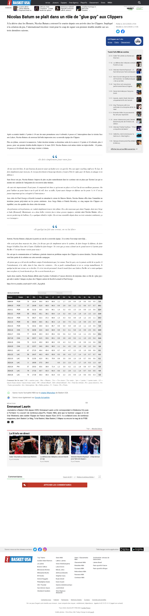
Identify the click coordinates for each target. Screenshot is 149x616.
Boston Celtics (42, 567)
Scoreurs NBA (79, 568)
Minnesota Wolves (43, 570)
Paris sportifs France (100, 565)
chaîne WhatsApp (48, 393)
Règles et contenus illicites (85, 477)
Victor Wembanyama (63, 564)
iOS (125, 549)
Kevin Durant (60, 582)
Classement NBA (80, 562)
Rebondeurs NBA (80, 571)
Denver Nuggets (42, 579)
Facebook (123, 31)
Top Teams (41, 558)
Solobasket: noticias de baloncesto (101, 558)
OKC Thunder (41, 585)
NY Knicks (40, 576)
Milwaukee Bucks (43, 573)
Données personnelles (99, 600)
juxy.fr (92, 612)
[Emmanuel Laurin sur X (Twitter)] (8, 423)
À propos (87, 600)
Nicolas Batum (97, 428)
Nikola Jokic (60, 570)
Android (138, 549)
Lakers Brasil (97, 562)
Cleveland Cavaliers (43, 591)
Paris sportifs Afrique (100, 568)
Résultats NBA (79, 565)
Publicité (56, 600)
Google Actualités (42, 397)
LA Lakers (40, 564)
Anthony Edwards (62, 573)
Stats (116, 42)
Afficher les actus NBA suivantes (123, 149)
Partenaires (64, 600)
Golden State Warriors (44, 561)
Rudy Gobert (60, 579)
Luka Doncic (60, 567)
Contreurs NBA (79, 577)
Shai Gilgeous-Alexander (61, 592)
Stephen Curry (60, 576)
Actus (110, 42)
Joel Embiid (60, 588)
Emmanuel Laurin (18, 406)
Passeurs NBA (79, 574)
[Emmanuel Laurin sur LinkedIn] (12, 423)
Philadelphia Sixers (43, 582)
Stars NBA (59, 558)
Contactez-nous (46, 600)
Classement (125, 42)
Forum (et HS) (67, 477)
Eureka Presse (85, 608)
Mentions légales (76, 600)
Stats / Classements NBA (81, 558)
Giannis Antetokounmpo (64, 585)
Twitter (118, 31)
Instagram (45, 549)
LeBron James (61, 561)
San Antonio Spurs (43, 588)
